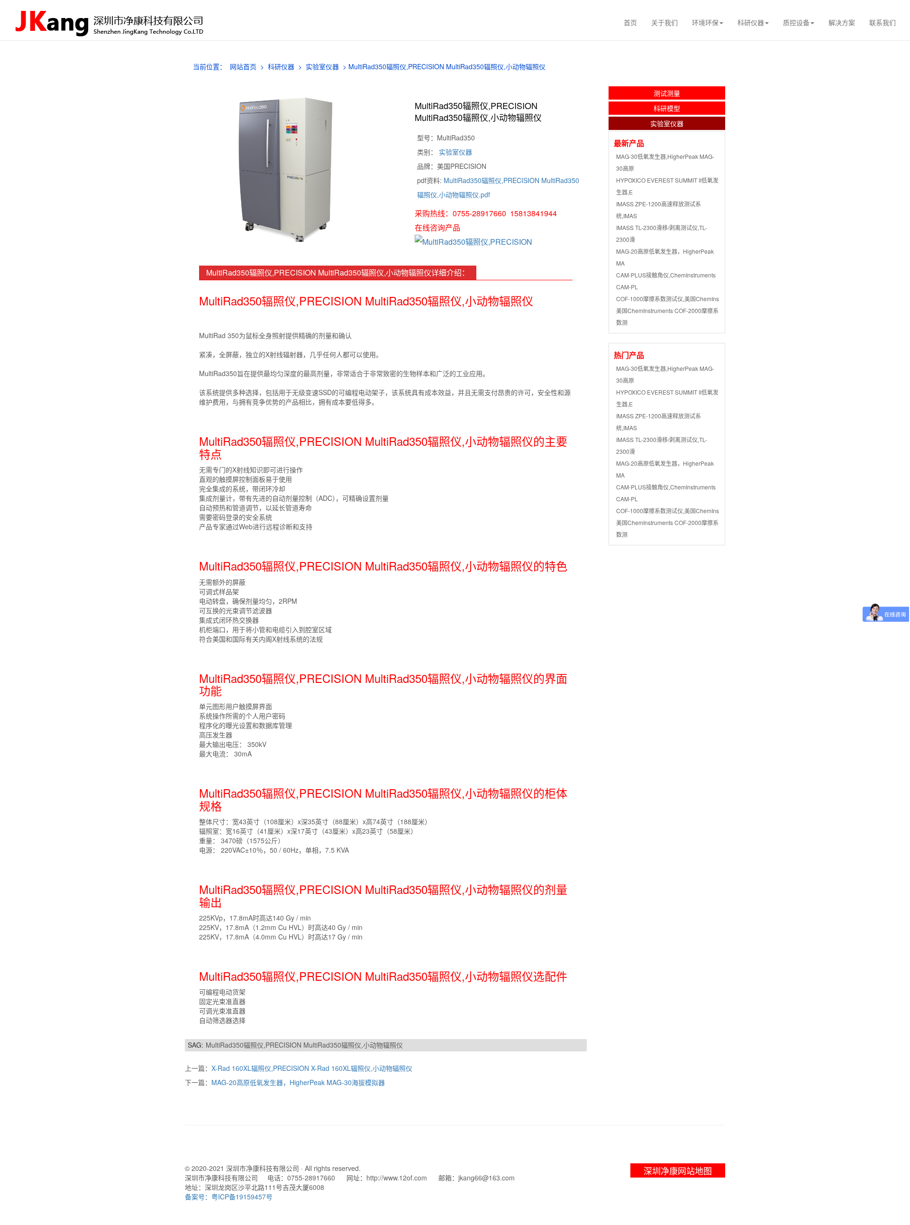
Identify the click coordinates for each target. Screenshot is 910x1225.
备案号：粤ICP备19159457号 (229, 1196)
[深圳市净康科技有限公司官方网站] (112, 22)
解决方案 (841, 22)
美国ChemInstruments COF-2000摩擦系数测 (667, 316)
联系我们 (882, 22)
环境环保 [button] (705, 22)
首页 (630, 22)
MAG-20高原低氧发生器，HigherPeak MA (665, 257)
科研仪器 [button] (750, 22)
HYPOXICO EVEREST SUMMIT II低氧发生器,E (667, 186)
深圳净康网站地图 (678, 1170)
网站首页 (243, 66)
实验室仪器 (322, 66)
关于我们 (664, 22)
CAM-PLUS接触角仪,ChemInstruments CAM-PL (666, 281)
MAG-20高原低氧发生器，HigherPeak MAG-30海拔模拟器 (298, 1082)
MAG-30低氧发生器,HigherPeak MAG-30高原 (665, 162)
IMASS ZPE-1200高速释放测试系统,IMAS (658, 210)
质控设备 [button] (796, 22)
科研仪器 (281, 66)
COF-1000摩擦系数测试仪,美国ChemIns (667, 299)
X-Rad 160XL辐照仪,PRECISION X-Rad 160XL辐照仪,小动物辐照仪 (311, 1068)
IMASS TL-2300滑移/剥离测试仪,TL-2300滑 (661, 233)
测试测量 (667, 93)
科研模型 (667, 108)
